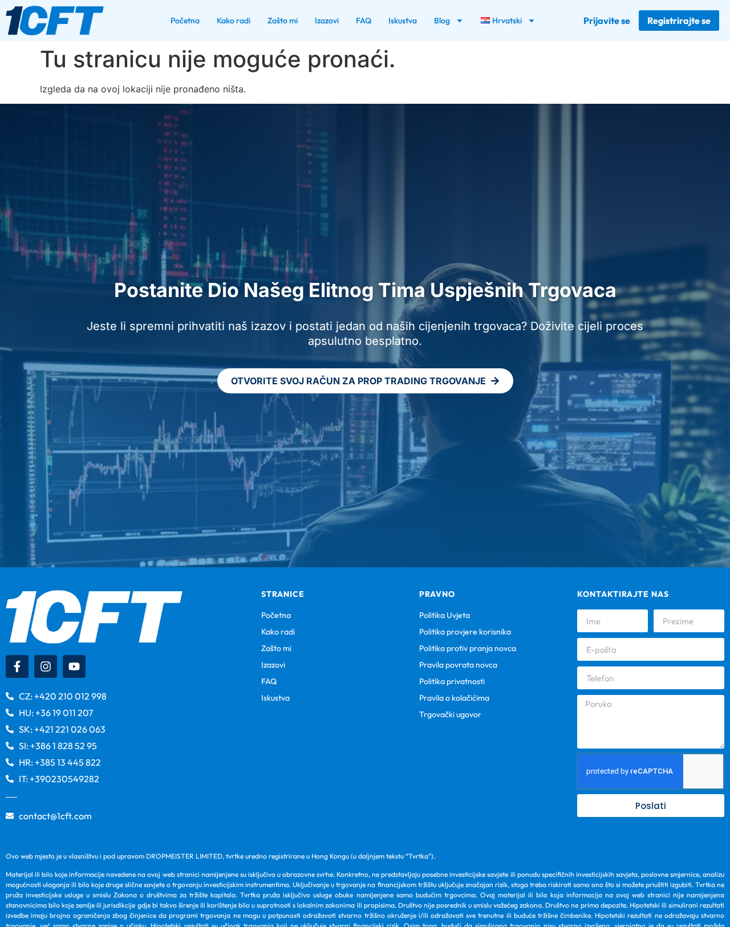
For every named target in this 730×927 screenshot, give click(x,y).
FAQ (363, 20)
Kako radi (233, 20)
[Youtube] (74, 666)
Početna (185, 20)
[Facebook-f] (17, 666)
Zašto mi (282, 20)
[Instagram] (45, 666)
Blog (442, 20)
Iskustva (402, 20)
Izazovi (327, 20)
